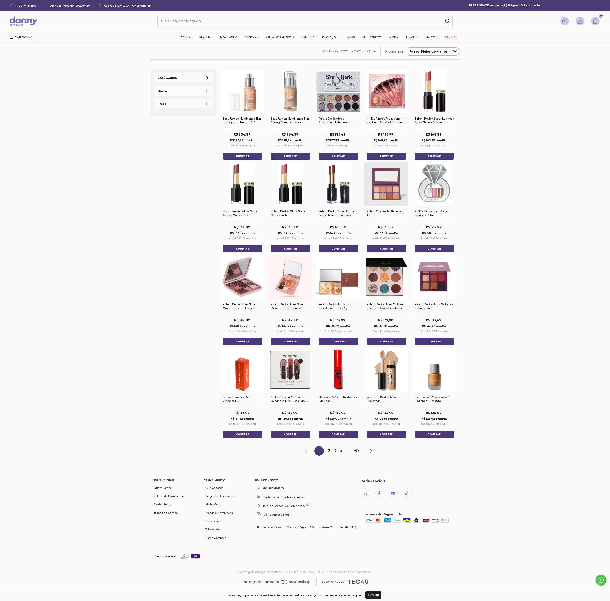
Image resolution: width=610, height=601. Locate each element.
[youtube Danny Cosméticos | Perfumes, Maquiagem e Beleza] (393, 493)
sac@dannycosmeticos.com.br (70, 5)
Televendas (212, 529)
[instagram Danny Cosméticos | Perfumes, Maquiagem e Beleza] (365, 493)
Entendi (373, 594)
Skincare (251, 37)
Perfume (205, 37)
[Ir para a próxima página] (370, 450)
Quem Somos (163, 487)
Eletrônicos (371, 37)
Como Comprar (215, 538)
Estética (308, 37)
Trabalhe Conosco (166, 512)
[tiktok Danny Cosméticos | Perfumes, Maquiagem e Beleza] (407, 493)
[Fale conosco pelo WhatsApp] (601, 580)
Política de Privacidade (169, 496)
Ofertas (451, 37)
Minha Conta (213, 504)
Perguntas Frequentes (220, 496)
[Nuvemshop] (276, 582)
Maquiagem (228, 37)
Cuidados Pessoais (280, 37)
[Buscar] (447, 21)
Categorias (23, 37)
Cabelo (186, 37)
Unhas (350, 37)
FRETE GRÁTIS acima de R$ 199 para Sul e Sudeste (504, 5)
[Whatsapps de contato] (565, 21)
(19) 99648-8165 (25, 5)
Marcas (431, 37)
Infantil (412, 37)
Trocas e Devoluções (219, 512)
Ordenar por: (394, 51)
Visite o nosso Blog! (276, 514)
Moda (393, 37)
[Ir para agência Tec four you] (345, 582)
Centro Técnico (163, 504)
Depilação (330, 37)
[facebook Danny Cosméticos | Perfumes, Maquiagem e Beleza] (379, 493)
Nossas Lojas (214, 521)
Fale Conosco (214, 487)
